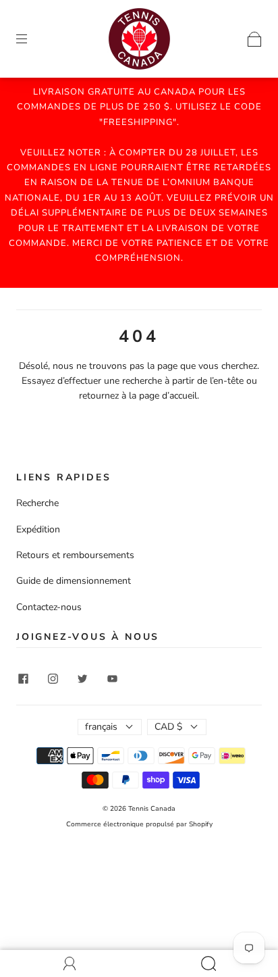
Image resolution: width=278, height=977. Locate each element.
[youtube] (112, 679)
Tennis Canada (151, 808)
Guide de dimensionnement (73, 580)
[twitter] (82, 679)
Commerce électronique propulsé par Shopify (139, 824)
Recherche (37, 503)
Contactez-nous (49, 607)
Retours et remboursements (75, 555)
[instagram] (52, 679)
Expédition (38, 529)
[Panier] (255, 38)
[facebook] (23, 679)
